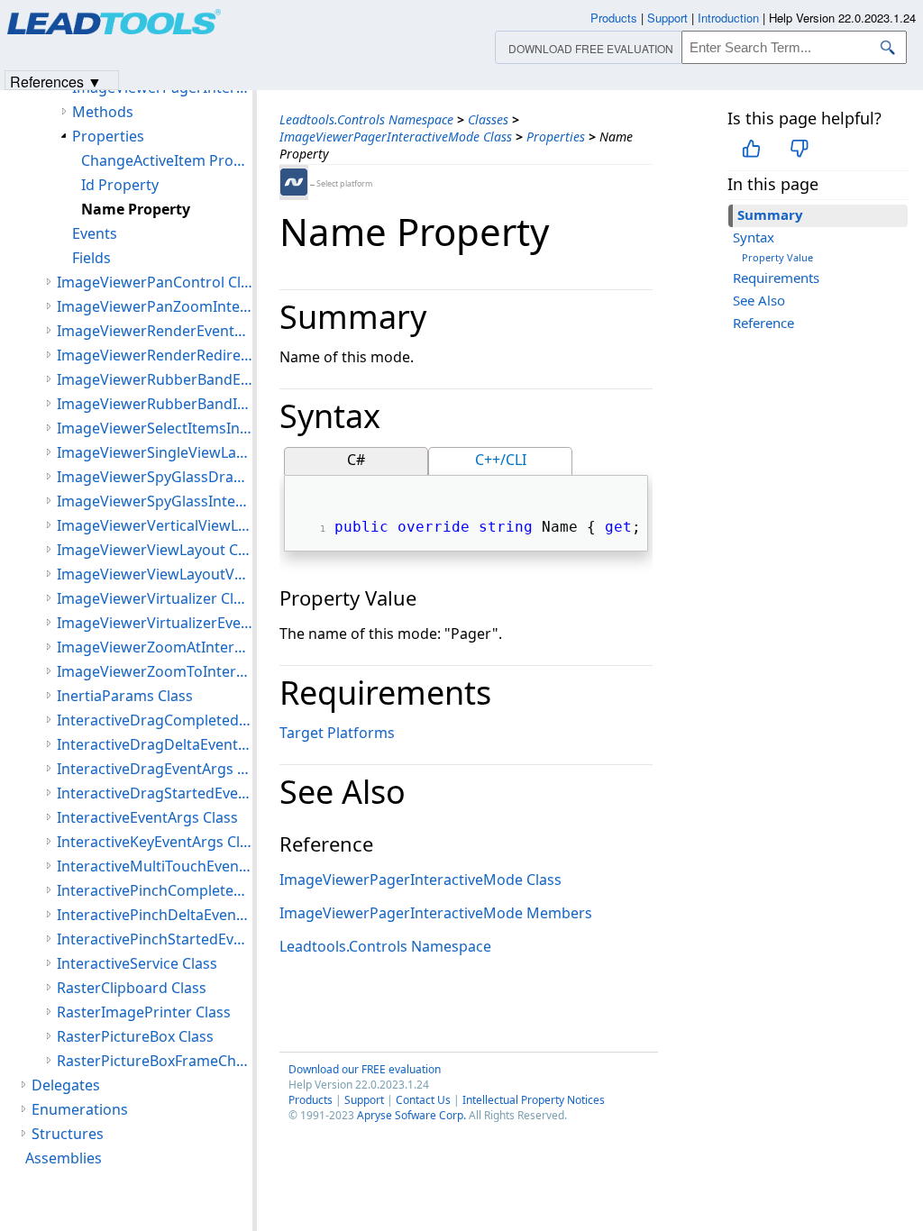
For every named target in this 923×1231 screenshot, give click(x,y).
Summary (770, 214)
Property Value (777, 257)
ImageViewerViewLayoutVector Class (154, 574)
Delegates (66, 1085)
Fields (91, 258)
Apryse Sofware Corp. (411, 1115)
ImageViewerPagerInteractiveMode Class (395, 136)
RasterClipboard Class (131, 988)
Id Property (120, 185)
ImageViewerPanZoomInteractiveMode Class (154, 306)
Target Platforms (337, 733)
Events (94, 233)
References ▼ (56, 80)
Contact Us (423, 1100)
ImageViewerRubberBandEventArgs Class (154, 379)
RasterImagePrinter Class (144, 1012)
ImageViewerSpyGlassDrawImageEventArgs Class (154, 477)
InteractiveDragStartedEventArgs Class (154, 793)
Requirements (776, 278)
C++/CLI (500, 460)
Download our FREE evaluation (364, 1069)
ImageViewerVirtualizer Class (154, 598)
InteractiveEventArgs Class (147, 817)
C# (356, 460)
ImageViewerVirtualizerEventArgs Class (154, 623)
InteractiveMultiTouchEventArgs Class (154, 866)
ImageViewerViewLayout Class (154, 550)
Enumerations (80, 1109)
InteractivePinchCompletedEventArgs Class (154, 890)
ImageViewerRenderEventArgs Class (154, 331)
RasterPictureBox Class (135, 1036)
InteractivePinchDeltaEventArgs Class (154, 915)
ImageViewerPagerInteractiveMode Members (435, 913)
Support (364, 1100)
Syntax (753, 237)
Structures (68, 1134)
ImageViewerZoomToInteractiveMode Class (154, 671)
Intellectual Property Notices (533, 1100)
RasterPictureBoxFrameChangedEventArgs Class (154, 1061)
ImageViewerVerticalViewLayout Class (154, 525)
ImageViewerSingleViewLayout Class (154, 452)
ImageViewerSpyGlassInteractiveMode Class (154, 501)
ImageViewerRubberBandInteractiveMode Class (154, 404)
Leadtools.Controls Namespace (366, 119)
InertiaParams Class (125, 696)
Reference (763, 323)
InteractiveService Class (137, 963)
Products (310, 1100)
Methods (102, 112)
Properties (555, 136)
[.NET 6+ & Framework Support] (293, 182)
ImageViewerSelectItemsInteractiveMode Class (154, 428)
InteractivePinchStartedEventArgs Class (154, 939)
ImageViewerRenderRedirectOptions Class (154, 355)
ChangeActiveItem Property (166, 160)
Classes (488, 119)
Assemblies (63, 1158)
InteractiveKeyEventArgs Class (154, 842)
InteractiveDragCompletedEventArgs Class (154, 720)
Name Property (135, 209)
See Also (759, 300)
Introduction (728, 17)
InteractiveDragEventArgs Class (154, 769)
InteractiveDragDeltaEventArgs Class (154, 744)
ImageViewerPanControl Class (154, 282)
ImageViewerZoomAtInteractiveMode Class (154, 647)
